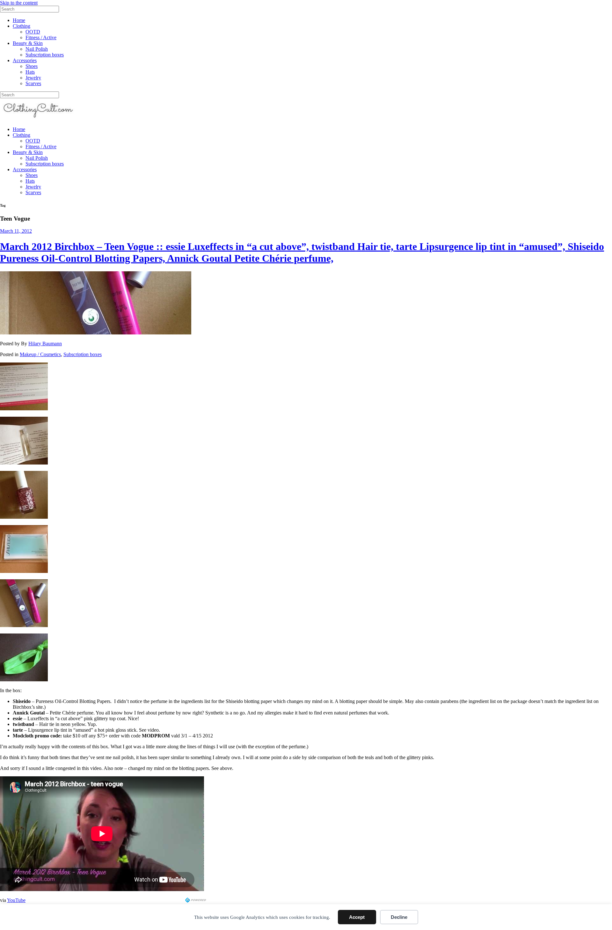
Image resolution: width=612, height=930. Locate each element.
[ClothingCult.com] (38, 118)
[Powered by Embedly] (196, 901)
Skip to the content (19, 2)
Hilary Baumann (45, 343)
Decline (399, 917)
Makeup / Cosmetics (40, 354)
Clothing (21, 26)
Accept (357, 917)
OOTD (33, 31)
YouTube (16, 900)
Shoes (32, 66)
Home (19, 20)
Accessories (25, 60)
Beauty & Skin (28, 43)
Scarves (33, 83)
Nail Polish (37, 49)
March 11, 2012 (16, 231)
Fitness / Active (41, 37)
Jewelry (33, 77)
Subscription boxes (45, 54)
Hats (30, 72)
